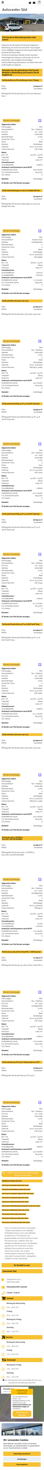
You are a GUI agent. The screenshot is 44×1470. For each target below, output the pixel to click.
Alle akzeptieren (22, 1464)
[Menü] (2, 2)
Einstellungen (22, 1459)
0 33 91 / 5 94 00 (13, 1293)
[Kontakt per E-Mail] (34, 2)
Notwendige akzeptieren (22, 1454)
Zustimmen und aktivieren (22, 1413)
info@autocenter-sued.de (17, 1287)
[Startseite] (30, 2)
